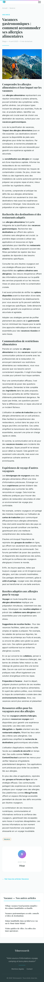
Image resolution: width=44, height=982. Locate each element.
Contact (29, 969)
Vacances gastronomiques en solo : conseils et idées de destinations (22, 914)
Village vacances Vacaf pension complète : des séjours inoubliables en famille (21, 907)
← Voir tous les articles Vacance (15, 879)
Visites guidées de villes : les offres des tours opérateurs (20, 929)
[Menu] (39, 2)
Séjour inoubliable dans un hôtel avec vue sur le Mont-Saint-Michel (21, 922)
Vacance (12, 8)
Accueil (4, 8)
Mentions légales (18, 969)
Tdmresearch (22, 950)
